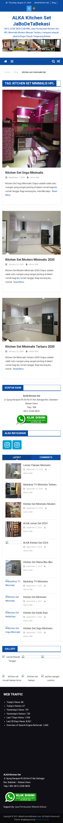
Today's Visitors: (14, 706)
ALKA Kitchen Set (41, 3)
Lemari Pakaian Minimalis (37, 465)
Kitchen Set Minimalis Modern (39, 504)
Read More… (19, 282)
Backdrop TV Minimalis (35, 581)
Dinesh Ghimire (42, 820)
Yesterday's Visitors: (16, 714)
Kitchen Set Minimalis (34, 597)
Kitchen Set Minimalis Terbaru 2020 (29, 346)
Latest (17, 457)
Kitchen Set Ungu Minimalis (24, 172)
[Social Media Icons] (7, 444)
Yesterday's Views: (16, 710)
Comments (46, 457)
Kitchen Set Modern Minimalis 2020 (29, 259)
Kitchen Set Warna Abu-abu (37, 562)
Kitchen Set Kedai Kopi (35, 612)
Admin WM (34, 177)
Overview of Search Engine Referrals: (25, 725)
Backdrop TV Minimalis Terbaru (39, 484)
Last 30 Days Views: (16, 721)
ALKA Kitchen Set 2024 (35, 542)
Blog (54, 3)
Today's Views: (14, 702)
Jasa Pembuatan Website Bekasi (30, 807)
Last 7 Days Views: (16, 717)
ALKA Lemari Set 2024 (35, 523)
